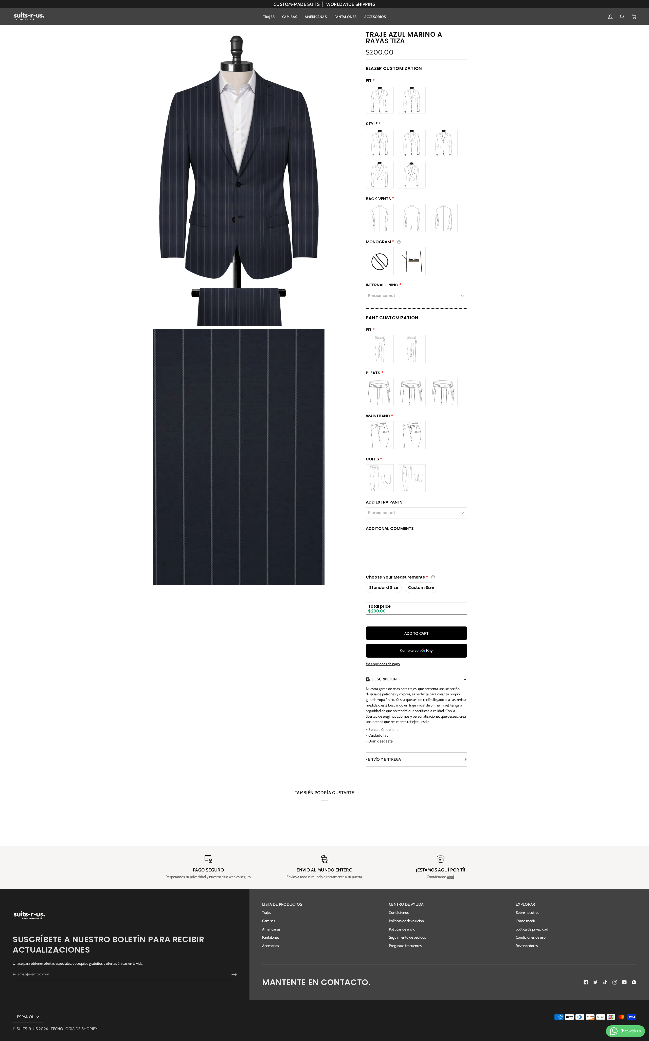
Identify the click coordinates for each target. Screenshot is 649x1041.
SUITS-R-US (27, 1028)
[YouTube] (624, 982)
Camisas (268, 921)
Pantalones (270, 937)
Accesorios (270, 945)
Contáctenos (399, 912)
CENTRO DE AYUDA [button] (406, 904)
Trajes (266, 912)
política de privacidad (532, 929)
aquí (450, 877)
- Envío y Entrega (383, 759)
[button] (269, 16)
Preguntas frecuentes (405, 945)
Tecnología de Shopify (74, 1028)
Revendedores (527, 945)
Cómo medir (525, 921)
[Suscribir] (230, 974)
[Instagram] (614, 982)
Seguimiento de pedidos (407, 937)
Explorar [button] (525, 904)
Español (26, 1016)
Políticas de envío (402, 929)
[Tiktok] (605, 982)
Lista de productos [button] (282, 904)
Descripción (384, 679)
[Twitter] (595, 982)
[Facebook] (586, 982)
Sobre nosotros (527, 912)
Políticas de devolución (406, 921)
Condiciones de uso (531, 937)
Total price (379, 606)
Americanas (271, 929)
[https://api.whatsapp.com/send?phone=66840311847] (634, 982)
